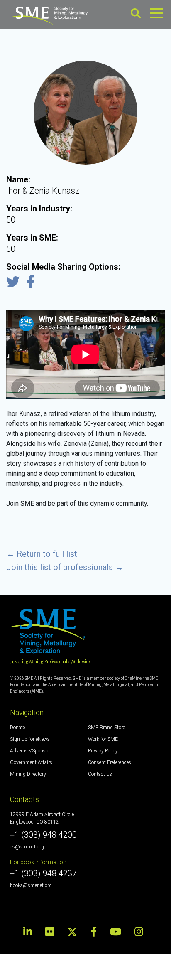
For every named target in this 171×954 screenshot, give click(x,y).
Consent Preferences (109, 762)
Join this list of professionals (64, 567)
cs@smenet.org (27, 847)
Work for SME (103, 739)
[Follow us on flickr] (50, 932)
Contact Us (100, 774)
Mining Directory (28, 774)
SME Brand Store (106, 727)
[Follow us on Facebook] (93, 932)
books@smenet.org (31, 885)
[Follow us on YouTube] (115, 932)
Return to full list (41, 554)
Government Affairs (31, 762)
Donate (17, 727)
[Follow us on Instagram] (139, 932)
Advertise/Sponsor (30, 751)
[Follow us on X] (72, 931)
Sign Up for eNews (30, 739)
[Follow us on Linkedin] (30, 932)
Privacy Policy (103, 751)
